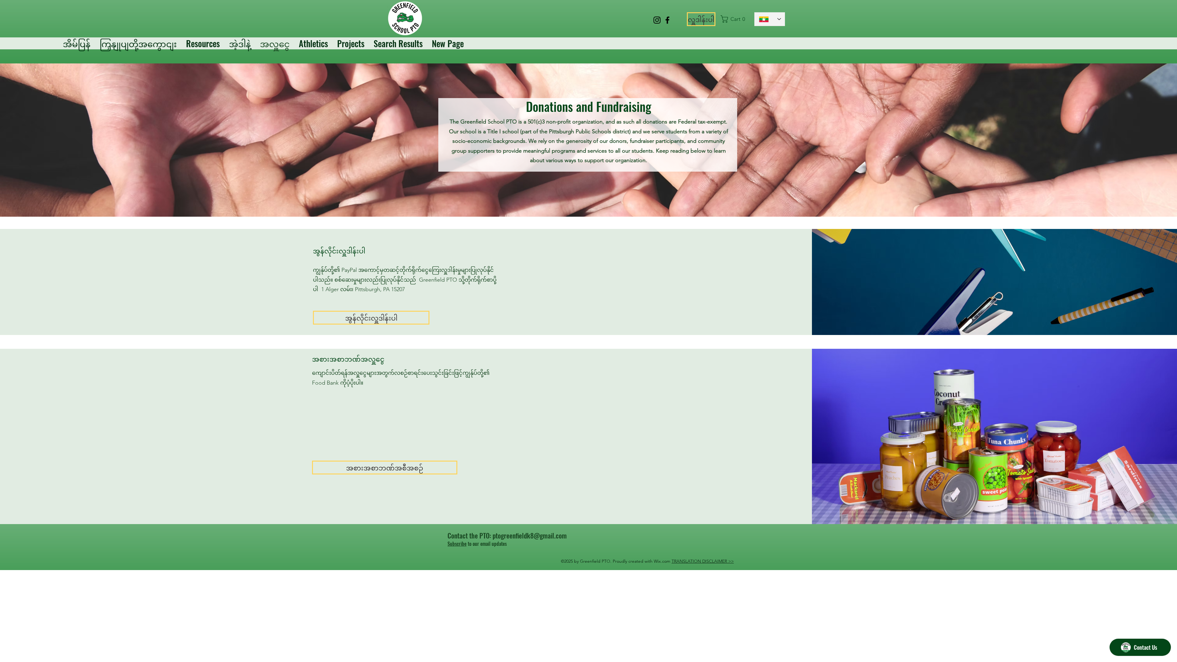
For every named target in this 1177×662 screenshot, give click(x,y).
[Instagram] (657, 20)
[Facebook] (667, 20)
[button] (734, 19)
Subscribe (457, 543)
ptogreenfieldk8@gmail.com (530, 535)
